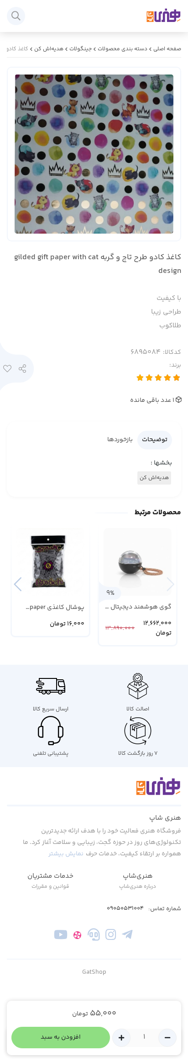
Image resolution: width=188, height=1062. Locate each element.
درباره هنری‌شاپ (137, 886)
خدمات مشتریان (50, 876)
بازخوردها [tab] (120, 440)
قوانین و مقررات (50, 886)
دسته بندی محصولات (122, 49)
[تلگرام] (127, 937)
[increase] (121, 1038)
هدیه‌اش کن (48, 49)
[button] (17, 584)
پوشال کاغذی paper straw (57, 608)
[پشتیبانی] (93, 937)
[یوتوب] (60, 937)
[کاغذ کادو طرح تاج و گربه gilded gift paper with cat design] (94, 791)
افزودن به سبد (61, 1037)
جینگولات (80, 49)
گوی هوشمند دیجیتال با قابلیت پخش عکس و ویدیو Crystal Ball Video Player (138, 607)
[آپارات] (77, 937)
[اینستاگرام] (110, 937)
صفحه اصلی (167, 49)
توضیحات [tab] (154, 440)
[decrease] (167, 1038)
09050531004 (125, 908)
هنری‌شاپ (138, 876)
